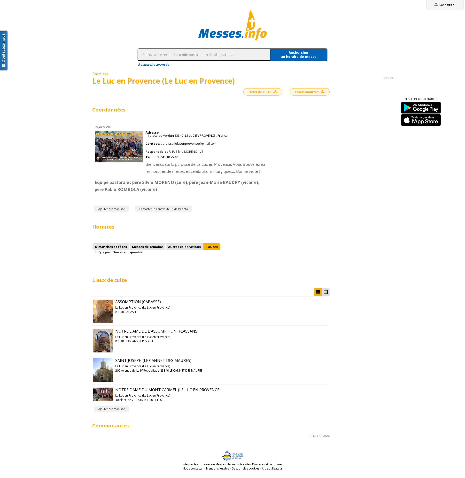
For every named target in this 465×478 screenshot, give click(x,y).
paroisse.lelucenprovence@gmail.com (189, 143)
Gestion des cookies (245, 468)
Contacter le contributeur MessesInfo (163, 209)
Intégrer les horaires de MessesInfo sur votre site (216, 464)
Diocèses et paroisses (267, 464)
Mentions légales (217, 468)
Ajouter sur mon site (111, 209)
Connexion (446, 5)
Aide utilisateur (272, 468)
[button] (318, 292)
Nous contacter (193, 468)
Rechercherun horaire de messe (299, 54)
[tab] (111, 246)
